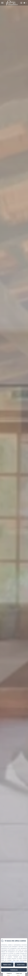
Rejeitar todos (7, 964)
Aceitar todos (21, 964)
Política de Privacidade (17, 962)
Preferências (14, 970)
